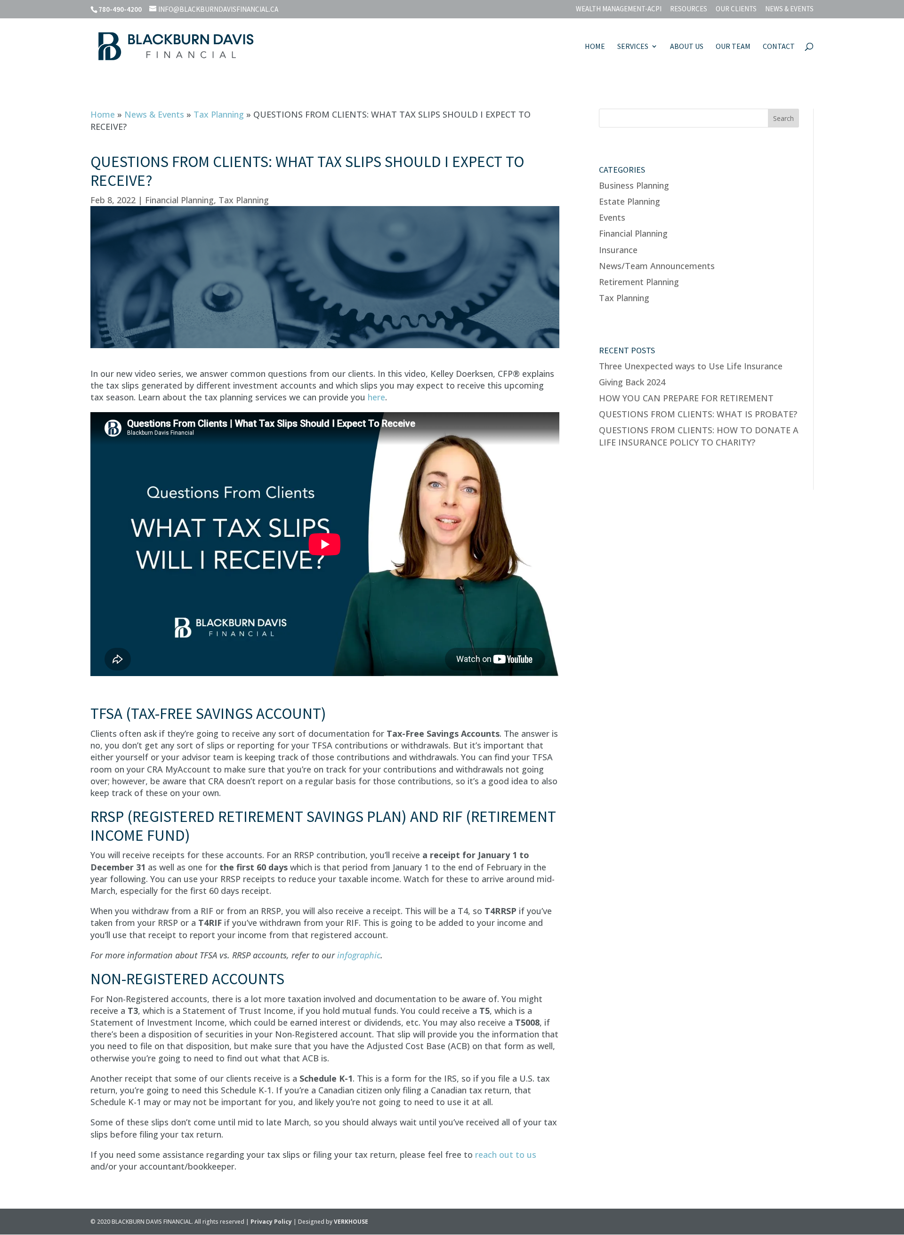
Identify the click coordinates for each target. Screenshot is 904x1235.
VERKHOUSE (351, 1222)
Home (102, 114)
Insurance (618, 249)
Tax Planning (219, 114)
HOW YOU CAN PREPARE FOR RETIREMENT (686, 398)
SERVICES (632, 47)
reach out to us (505, 1154)
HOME (595, 47)
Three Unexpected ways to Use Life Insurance (691, 366)
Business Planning (634, 185)
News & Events (154, 114)
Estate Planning (629, 201)
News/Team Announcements (657, 265)
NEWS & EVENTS (789, 9)
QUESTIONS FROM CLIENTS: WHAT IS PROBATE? (698, 414)
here (376, 397)
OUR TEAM (733, 47)
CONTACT (779, 47)
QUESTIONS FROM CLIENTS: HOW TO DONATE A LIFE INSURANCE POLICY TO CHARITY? (699, 435)
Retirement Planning (639, 281)
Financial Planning (179, 200)
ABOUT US (686, 47)
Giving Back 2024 (632, 382)
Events (612, 217)
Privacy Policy (271, 1222)
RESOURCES (688, 9)
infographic (358, 955)
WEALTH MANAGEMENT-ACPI (619, 9)
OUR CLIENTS (736, 9)
